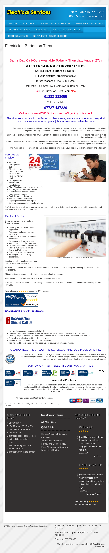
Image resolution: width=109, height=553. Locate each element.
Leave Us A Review (50, 450)
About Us (45, 437)
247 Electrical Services (67, 544)
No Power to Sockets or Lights (50, 36)
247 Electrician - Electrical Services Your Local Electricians (25, 526)
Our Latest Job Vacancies (21, 23)
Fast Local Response (19, 30)
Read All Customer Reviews (54, 447)
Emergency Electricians (89, 23)
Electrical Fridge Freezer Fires (21, 436)
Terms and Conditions (51, 441)
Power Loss (41, 30)
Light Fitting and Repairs (67, 30)
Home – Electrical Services (54, 434)
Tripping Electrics (18, 36)
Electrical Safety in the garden (21, 452)
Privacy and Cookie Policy (53, 444)
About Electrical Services (55, 23)
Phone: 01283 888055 (65, 539)
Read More (83, 453)
